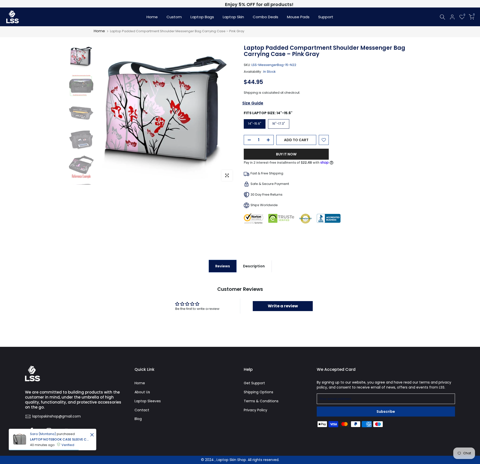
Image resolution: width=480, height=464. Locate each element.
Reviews (222, 266)
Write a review (283, 306)
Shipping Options (258, 392)
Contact (141, 410)
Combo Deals (265, 16)
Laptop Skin (233, 16)
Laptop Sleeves (147, 401)
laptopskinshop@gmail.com (56, 416)
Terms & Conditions (261, 401)
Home (152, 16)
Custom (174, 16)
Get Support (254, 383)
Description (254, 266)
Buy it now (286, 154)
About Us (142, 392)
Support (325, 16)
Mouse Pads (298, 16)
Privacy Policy (255, 410)
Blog (138, 418)
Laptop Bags (202, 16)
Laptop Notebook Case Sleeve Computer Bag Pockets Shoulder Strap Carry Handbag (59, 439)
